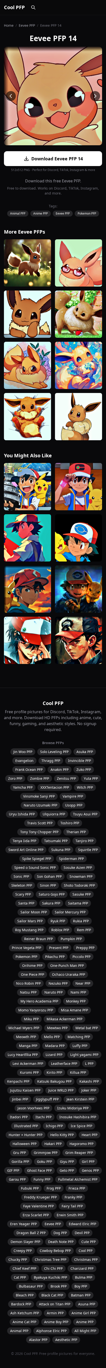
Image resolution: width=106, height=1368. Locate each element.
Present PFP (58, 947)
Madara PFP (55, 1045)
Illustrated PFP (26, 1126)
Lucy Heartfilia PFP (23, 1054)
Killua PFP (78, 1072)
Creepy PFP (23, 1250)
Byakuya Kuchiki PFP (50, 1277)
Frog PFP (54, 1188)
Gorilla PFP (20, 1161)
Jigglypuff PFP (47, 1099)
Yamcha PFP (23, 787)
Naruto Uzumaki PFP (40, 805)
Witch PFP (85, 787)
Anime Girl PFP (83, 1313)
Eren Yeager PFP (23, 1223)
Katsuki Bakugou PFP (54, 1081)
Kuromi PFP (29, 1072)
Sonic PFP (21, 876)
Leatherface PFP (64, 1063)
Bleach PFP (25, 1295)
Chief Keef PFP (24, 1268)
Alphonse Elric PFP (51, 1330)
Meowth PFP (26, 1036)
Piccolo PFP (81, 956)
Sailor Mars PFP (30, 921)
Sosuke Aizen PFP (78, 867)
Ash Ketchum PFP (24, 1313)
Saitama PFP (78, 903)
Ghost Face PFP (39, 1170)
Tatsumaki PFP (56, 840)
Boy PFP (80, 1286)
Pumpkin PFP (71, 938)
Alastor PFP (38, 1339)
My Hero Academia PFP (39, 1001)
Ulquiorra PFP (54, 814)
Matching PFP (79, 1036)
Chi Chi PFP (53, 1268)
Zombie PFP (39, 778)
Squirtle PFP (88, 849)
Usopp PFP (73, 805)
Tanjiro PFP (84, 840)
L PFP (89, 1063)
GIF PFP (13, 1170)
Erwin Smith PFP (70, 1215)
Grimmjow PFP (45, 1152)
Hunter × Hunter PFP (25, 1134)
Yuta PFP (91, 778)
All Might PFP (85, 1330)
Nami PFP (78, 992)
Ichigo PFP (54, 1126)
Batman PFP (80, 1295)
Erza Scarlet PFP (36, 1215)
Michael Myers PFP (23, 1028)
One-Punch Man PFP (67, 965)
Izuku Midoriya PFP (72, 1108)
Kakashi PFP (89, 1081)
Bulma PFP (83, 1277)
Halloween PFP (24, 1143)
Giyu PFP (67, 1161)
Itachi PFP (43, 1117)
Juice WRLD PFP (60, 1090)
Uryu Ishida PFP (22, 814)
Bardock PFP (21, 1304)
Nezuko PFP (58, 983)
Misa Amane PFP (74, 1010)
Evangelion (24, 760)
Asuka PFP (84, 751)
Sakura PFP (51, 903)
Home (9, 25)
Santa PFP (26, 903)
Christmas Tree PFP (50, 1259)
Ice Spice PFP (81, 1126)
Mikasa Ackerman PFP (64, 1019)
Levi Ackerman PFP (28, 1063)
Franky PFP (73, 1197)
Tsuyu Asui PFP (85, 814)
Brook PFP (59, 1286)
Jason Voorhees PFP (33, 1108)
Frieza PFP (77, 1188)
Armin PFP (55, 1313)
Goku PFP (44, 1161)
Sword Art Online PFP (25, 849)
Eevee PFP (27, 25)
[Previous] (11, 96)
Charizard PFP (82, 1268)
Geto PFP (67, 1170)
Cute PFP (88, 1241)
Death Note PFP (60, 1241)
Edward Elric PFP (82, 1223)
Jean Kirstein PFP (80, 1099)
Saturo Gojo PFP (52, 894)
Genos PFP (90, 1170)
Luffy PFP (79, 1045)
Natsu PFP (28, 992)
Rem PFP (84, 930)
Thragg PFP (50, 760)
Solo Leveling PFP (54, 751)
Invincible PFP (79, 760)
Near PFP (82, 983)
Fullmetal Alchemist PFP (77, 1179)
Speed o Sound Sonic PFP (35, 867)
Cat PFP (20, 1277)
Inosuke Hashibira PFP (77, 1117)
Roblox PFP (60, 930)
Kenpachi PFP (18, 1081)
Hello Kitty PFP (62, 1134)
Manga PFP (28, 1045)
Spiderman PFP (71, 858)
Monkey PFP (76, 1001)
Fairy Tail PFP (72, 1206)
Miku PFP (31, 1019)
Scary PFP (23, 894)
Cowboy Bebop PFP (55, 1250)
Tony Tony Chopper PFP (39, 832)
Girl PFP (88, 1161)
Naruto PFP (53, 992)
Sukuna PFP (60, 849)
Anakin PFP (60, 769)
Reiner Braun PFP (38, 938)
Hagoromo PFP (81, 1143)
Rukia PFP (81, 921)
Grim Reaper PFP (79, 1152)
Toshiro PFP (69, 823)
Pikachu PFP (55, 956)
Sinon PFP (48, 885)
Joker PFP (88, 1090)
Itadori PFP (19, 1117)
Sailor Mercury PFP (70, 912)
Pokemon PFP (87, 213)
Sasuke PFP (81, 894)
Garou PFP (17, 1179)
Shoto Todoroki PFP (79, 885)
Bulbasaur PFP (31, 1286)
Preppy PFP (85, 947)
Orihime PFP (32, 965)
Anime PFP (40, 213)
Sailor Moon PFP (33, 912)
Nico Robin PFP (28, 983)
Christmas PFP (86, 1259)
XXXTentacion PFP (54, 787)
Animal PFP (17, 213)
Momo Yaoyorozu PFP (35, 1010)
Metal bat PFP (86, 1028)
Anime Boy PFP (56, 1321)
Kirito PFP (54, 1072)
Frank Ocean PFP (29, 769)
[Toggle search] (33, 7)
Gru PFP (19, 1152)
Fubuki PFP (30, 1188)
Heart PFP (89, 1134)
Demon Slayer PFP (25, 1241)
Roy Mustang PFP (29, 930)
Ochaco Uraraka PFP (68, 974)
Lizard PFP (54, 1054)
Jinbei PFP (20, 1099)
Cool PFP (14, 7)
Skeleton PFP (21, 885)
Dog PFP (60, 1232)
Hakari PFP (53, 1143)
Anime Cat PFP (24, 1321)
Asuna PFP (86, 1304)
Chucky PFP (17, 1259)
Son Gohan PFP (49, 876)
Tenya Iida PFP (24, 840)
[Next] (95, 96)
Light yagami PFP (84, 1054)
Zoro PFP (15, 778)
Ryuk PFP (58, 921)
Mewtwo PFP (57, 1028)
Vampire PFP (73, 796)
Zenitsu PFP (66, 778)
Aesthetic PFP (66, 1339)
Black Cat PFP (52, 1295)
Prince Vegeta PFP (26, 947)
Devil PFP (82, 1232)
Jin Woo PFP (22, 751)
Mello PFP (52, 1036)
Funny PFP (42, 1179)
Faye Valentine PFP (38, 1206)
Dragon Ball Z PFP (31, 1232)
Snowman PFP (81, 876)
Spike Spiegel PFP (36, 858)
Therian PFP (76, 832)
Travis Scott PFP (40, 823)
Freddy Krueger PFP (40, 1197)
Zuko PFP (83, 769)
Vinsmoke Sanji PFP (39, 796)
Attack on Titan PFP (54, 1304)
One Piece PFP (32, 974)
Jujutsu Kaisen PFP (25, 1090)
